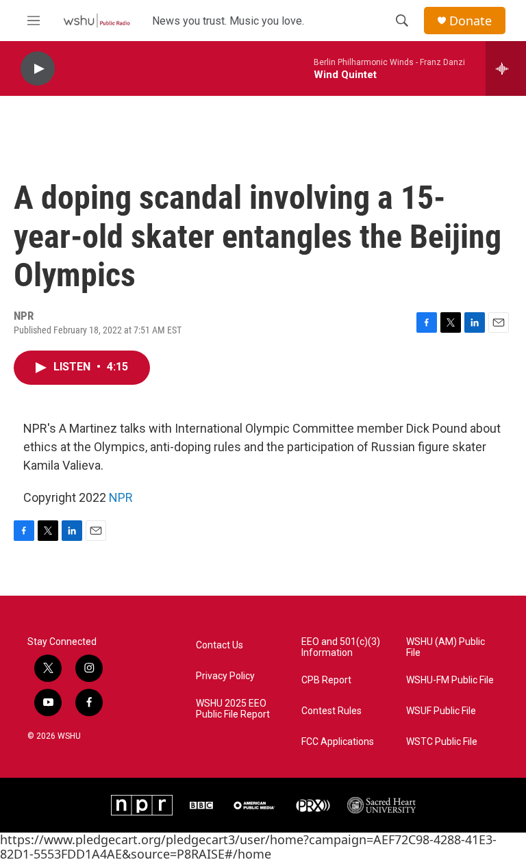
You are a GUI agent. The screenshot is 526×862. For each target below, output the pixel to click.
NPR (121, 497)
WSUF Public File (441, 711)
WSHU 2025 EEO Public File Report (233, 709)
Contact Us (219, 645)
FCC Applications (337, 742)
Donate (470, 21)
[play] (38, 69)
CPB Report (326, 680)
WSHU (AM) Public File (445, 647)
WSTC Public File (441, 742)
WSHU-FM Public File (450, 680)
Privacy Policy (225, 676)
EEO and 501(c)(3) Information (340, 647)
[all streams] (506, 68)
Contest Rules (331, 711)
